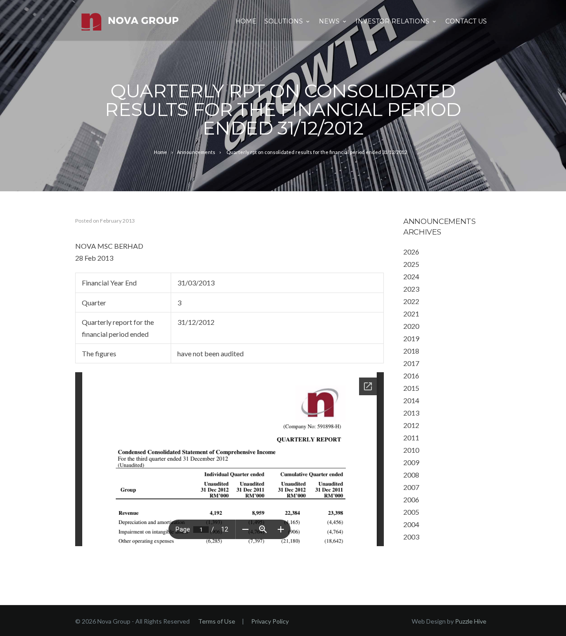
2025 (411, 264)
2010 (411, 450)
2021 (411, 313)
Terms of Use (216, 621)
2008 (411, 474)
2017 (411, 363)
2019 (411, 338)
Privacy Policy (270, 621)
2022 (411, 301)
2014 (411, 400)
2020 (411, 326)
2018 (411, 351)
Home (245, 21)
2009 (411, 462)
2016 (411, 375)
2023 (411, 289)
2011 (411, 437)
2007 (411, 487)
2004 (411, 524)
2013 (411, 413)
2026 (411, 251)
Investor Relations (392, 21)
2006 (411, 499)
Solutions (283, 21)
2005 (411, 512)
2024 (411, 276)
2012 (411, 425)
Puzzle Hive (470, 621)
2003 (411, 536)
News (329, 21)
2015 (411, 388)
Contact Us (466, 21)
